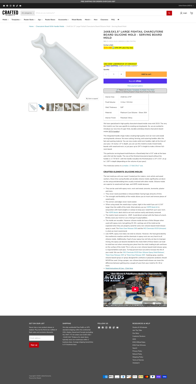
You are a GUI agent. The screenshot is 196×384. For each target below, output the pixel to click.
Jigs (39, 20)
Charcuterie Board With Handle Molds (50, 26)
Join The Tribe (137, 330)
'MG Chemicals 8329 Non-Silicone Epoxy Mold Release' (143, 252)
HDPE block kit (152, 207)
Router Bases (50, 20)
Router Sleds (29, 20)
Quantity (106, 69)
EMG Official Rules (139, 342)
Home (31, 26)
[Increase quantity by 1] (121, 74)
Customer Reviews (139, 336)
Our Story (136, 333)
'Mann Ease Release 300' (136, 255)
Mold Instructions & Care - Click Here (119, 268)
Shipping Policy (138, 357)
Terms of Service (138, 360)
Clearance (104, 20)
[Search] (169, 13)
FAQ (113, 20)
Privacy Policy (137, 351)
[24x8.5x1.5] (33, 107)
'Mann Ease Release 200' (115, 255)
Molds (5, 20)
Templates (16, 20)
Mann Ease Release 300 (128, 228)
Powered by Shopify (35, 378)
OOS (134, 339)
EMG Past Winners (139, 345)
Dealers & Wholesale (140, 327)
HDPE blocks (113, 212)
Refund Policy (137, 354)
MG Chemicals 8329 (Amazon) (154, 228)
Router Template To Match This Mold (140, 90)
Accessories (63, 20)
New (95, 20)
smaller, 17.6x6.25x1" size (133, 166)
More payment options (135, 86)
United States (185, 6)
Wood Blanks (77, 20)
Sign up (34, 345)
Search (135, 348)
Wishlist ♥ (136, 363)
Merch (87, 20)
